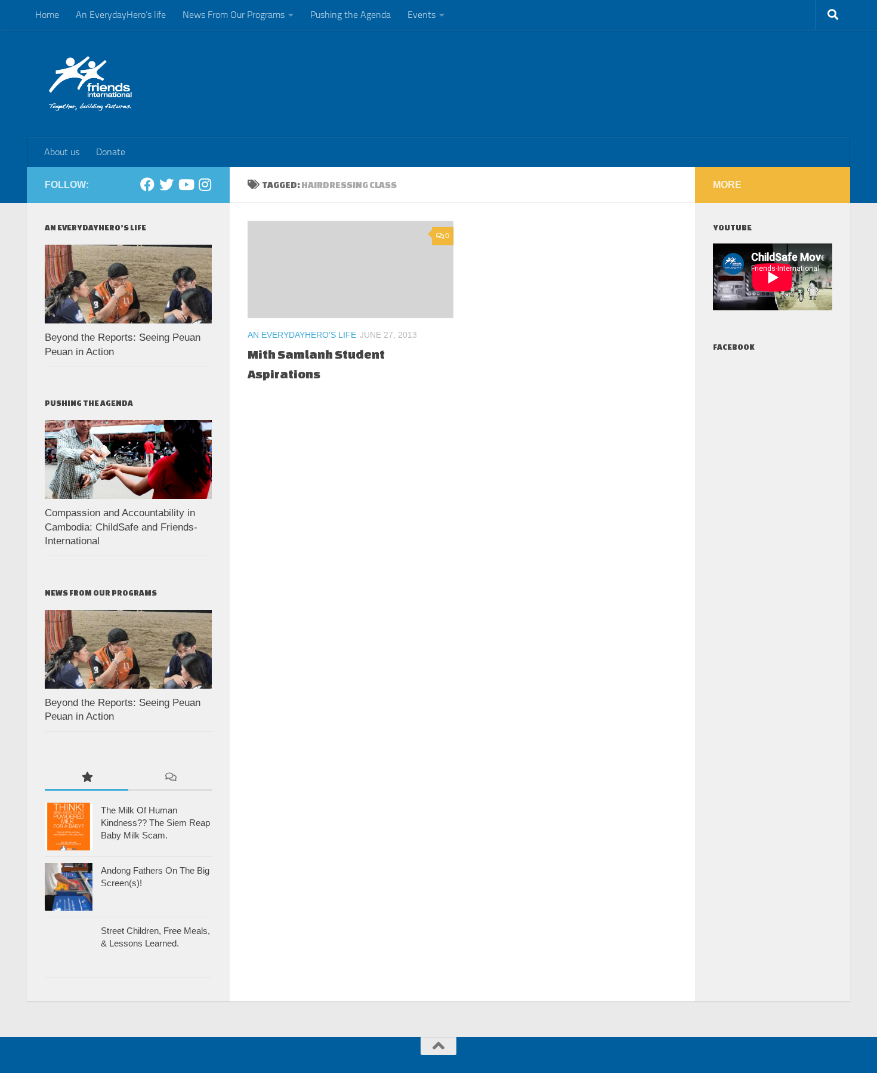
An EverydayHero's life (302, 335)
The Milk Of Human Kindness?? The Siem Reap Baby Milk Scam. (155, 822)
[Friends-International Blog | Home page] (90, 83)
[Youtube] (185, 184)
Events (421, 14)
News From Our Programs (234, 14)
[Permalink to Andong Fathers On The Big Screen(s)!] (68, 887)
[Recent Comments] (170, 778)
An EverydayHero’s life (121, 14)
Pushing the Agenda (350, 14)
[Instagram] (204, 184)
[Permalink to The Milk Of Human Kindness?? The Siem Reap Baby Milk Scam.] (68, 826)
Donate (110, 152)
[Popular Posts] (86, 778)
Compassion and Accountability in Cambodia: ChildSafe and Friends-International (121, 527)
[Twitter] (166, 184)
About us (61, 152)
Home (47, 14)
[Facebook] (147, 184)
